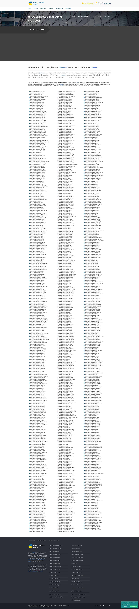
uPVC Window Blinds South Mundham (38, 210)
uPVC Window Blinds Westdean (65, 301)
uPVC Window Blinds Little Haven (65, 345)
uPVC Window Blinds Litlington (37, 523)
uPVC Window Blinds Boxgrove (65, 112)
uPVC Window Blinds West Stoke (92, 525)
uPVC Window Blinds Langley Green (66, 453)
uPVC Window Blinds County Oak (37, 182)
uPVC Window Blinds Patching (64, 406)
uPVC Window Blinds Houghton (65, 519)
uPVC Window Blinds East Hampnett (38, 473)
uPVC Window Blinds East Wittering (93, 459)
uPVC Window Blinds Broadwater (92, 131)
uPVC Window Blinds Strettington (65, 259)
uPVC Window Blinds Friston (91, 481)
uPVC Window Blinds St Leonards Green (67, 172)
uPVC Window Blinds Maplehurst (92, 511)
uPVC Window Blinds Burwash (37, 403)
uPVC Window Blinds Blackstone (92, 269)
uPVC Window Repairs (55, 585)
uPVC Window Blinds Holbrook (92, 327)
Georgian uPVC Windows (77, 560)
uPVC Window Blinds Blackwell (92, 246)
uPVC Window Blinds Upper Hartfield (38, 269)
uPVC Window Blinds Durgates (37, 109)
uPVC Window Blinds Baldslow (92, 406)
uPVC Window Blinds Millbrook (65, 517)
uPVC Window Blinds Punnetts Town (93, 237)
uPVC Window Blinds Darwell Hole (93, 190)
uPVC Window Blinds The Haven (92, 391)
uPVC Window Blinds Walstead (92, 287)
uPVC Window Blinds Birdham (37, 281)
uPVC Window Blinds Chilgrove (92, 332)
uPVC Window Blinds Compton (92, 103)
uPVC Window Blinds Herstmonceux (38, 499)
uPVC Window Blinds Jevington (65, 284)
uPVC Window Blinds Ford (63, 446)
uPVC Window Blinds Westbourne (37, 519)
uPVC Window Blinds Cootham (37, 179)
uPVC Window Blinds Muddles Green (93, 300)
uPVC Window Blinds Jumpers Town (66, 338)
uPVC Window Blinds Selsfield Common (39, 469)
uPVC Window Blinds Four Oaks (37, 295)
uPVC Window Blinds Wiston (64, 484)
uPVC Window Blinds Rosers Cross (65, 482)
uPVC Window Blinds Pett (36, 193)
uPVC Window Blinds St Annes (64, 97)
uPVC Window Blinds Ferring (91, 166)
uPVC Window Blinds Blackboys (92, 245)
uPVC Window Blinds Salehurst (92, 193)
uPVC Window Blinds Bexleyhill (37, 418)
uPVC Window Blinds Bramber (37, 208)
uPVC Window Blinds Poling (36, 478)
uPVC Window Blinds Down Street (65, 196)
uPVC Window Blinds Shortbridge (65, 181)
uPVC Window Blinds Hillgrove (64, 488)
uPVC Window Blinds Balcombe (37, 304)
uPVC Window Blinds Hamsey (92, 141)
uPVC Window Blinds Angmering (37, 481)
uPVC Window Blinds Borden (64, 321)
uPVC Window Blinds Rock (91, 236)
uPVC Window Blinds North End (37, 144)
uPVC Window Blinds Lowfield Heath (38, 230)
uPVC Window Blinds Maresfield (37, 423)
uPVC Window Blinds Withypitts (65, 435)
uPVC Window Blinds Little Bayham (38, 516)
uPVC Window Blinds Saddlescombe (93, 456)
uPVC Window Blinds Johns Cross (37, 345)
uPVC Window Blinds (55, 551)
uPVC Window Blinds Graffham (65, 99)
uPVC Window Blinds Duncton (37, 106)
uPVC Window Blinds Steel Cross (37, 265)
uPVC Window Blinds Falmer (91, 262)
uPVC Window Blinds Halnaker (92, 93)
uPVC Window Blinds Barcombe (65, 280)
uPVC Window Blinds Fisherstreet (37, 409)
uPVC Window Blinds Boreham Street (38, 301)
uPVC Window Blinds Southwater (65, 383)
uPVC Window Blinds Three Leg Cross (38, 318)
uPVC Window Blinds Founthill (64, 126)
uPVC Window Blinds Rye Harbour (38, 170)
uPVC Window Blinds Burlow (64, 319)
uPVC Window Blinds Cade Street (37, 167)
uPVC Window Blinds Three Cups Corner (94, 336)
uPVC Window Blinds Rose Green (92, 519)
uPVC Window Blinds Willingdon (65, 103)
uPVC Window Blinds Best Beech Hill (38, 452)
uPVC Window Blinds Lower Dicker (93, 383)
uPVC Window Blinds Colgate (36, 108)
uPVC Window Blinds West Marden (65, 526)
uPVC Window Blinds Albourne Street (66, 528)
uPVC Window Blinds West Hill (37, 100)
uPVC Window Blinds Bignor (64, 312)
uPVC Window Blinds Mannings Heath (66, 318)
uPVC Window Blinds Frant (91, 146)
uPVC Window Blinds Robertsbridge (93, 217)
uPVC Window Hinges (55, 563)
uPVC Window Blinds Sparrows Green (66, 287)
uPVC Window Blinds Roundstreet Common (40, 161)
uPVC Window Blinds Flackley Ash (92, 222)
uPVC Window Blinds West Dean (65, 178)
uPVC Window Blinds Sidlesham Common (94, 283)
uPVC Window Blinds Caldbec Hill (37, 237)
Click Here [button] (130, 604)
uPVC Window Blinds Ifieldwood (37, 377)
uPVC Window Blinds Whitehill (64, 347)
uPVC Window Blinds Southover (37, 280)
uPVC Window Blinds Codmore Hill (65, 333)
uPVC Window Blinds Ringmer (92, 126)
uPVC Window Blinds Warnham (37, 227)
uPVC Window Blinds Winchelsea (65, 182)
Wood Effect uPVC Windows (78, 575)
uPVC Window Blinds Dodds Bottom (38, 195)
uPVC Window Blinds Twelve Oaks (92, 179)
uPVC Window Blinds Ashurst (36, 272)
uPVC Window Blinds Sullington (92, 408)
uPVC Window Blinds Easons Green (38, 348)
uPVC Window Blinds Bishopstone (65, 371)
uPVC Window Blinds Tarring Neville (38, 217)
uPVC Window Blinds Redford (92, 367)
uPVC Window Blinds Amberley (65, 252)
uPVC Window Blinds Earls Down (92, 496)
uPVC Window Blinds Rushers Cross (66, 443)
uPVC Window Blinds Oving (36, 123)
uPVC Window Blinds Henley (91, 313)
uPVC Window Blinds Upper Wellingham (94, 360)
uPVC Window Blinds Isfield (91, 280)
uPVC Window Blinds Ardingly (92, 123)
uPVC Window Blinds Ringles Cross (65, 187)
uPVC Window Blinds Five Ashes (92, 371)
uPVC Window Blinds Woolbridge (37, 364)
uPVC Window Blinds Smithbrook (92, 301)
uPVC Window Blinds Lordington (65, 376)
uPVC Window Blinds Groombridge (93, 479)
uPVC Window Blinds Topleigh (92, 198)
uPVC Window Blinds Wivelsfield (37, 248)
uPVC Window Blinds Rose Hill (37, 467)
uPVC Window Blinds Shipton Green (38, 228)
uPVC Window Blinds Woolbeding (65, 441)
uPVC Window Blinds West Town (37, 155)
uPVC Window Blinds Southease (92, 388)
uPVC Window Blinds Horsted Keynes (93, 109)
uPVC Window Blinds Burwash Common (39, 333)
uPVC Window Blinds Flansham (65, 327)
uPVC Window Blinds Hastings (92, 196)
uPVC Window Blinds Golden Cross (93, 275)
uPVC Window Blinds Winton (64, 211)
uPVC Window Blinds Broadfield (37, 408)
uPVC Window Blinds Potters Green (38, 257)
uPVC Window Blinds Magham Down (93, 403)
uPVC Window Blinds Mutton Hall (37, 356)
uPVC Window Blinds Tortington (37, 289)
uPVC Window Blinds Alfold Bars (92, 152)
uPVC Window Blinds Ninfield (36, 350)
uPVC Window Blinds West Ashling (65, 94)
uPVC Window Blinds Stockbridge (92, 345)
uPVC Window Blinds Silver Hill (65, 437)
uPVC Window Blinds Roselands (65, 325)
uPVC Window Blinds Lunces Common (66, 260)
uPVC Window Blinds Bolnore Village (93, 400)
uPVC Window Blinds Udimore (92, 316)
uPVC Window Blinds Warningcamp (93, 178)
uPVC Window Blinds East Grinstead (66, 461)
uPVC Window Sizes (76, 600)
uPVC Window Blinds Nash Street (65, 391)
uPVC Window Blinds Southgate (37, 143)
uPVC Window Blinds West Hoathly (93, 529)
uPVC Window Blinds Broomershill (65, 494)
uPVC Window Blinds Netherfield (92, 438)
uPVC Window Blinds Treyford (37, 479)
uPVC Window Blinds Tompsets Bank (93, 447)
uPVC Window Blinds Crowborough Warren (67, 164)
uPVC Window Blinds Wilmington (92, 490)
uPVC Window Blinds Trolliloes (37, 341)
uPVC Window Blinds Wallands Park (66, 490)
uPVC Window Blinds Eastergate (65, 303)
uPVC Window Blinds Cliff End (92, 231)
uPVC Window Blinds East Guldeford (93, 350)
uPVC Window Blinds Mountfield (65, 161)
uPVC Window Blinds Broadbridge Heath (94, 175)
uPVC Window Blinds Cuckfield (65, 239)
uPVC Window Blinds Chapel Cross (93, 290)
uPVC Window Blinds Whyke (64, 122)
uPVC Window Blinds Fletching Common (67, 125)
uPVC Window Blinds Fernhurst (37, 102)
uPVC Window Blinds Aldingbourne (38, 354)
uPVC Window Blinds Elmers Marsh (93, 304)
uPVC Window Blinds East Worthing (66, 157)
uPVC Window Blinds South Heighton (38, 522)
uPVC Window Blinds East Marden (65, 278)
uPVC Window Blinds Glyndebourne (66, 388)
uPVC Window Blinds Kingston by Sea (93, 286)
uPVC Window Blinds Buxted (36, 382)
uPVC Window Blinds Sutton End (65, 403)
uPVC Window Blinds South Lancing (66, 154)
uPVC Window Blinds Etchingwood (65, 160)
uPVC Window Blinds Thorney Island (66, 531)
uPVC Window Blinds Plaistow (37, 365)
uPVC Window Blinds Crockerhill (65, 297)
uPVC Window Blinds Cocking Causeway (67, 411)
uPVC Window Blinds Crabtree (92, 379)
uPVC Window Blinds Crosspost (92, 128)
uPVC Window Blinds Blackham (92, 140)
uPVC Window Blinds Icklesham (92, 347)
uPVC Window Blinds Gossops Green (93, 484)
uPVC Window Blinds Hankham (92, 315)
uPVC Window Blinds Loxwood (92, 284)
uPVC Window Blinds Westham (65, 386)
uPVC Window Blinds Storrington (37, 368)
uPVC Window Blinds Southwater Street (67, 502)
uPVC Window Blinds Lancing (91, 143)
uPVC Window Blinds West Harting (65, 204)
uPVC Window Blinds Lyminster (65, 213)
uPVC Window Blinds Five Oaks (37, 236)
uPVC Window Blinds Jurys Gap (65, 111)
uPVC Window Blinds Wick (36, 476)
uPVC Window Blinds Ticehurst (37, 490)
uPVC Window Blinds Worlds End (65, 397)
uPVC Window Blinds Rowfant (64, 251)
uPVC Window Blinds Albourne (92, 516)
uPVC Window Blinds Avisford (64, 116)
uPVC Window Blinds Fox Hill (91, 208)
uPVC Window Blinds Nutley (91, 263)
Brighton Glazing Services (45, 606)
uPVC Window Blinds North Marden (93, 202)
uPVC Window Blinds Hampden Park (38, 158)
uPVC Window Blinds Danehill (37, 93)
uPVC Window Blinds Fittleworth (92, 368)
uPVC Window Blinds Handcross (92, 201)
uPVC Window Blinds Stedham (37, 240)
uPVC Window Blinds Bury (36, 255)
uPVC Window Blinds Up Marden (37, 277)
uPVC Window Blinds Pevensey (37, 456)
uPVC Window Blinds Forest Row (65, 202)
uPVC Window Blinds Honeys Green (38, 205)
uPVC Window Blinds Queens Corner (93, 204)
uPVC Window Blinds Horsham (92, 475)
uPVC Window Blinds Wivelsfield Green (66, 485)
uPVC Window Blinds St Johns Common (39, 135)
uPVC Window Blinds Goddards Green (93, 157)
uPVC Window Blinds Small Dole (37, 529)
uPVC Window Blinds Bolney (36, 462)
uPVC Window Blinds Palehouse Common (94, 341)
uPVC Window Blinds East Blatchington (66, 271)
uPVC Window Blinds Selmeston (65, 167)
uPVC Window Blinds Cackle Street (65, 354)
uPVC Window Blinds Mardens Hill (65, 137)
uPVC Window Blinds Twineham (37, 447)
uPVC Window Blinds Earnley (64, 427)
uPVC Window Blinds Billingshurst (92, 298)
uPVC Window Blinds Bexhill (91, 108)
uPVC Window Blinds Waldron (64, 310)
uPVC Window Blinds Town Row (92, 147)
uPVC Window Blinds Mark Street (65, 377)
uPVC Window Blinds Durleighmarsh (66, 147)
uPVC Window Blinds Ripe (63, 505)
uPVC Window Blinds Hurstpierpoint (38, 421)
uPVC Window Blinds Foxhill (91, 303)
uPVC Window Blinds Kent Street (65, 195)
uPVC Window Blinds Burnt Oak (37, 91)
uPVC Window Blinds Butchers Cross (38, 245)
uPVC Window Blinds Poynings (37, 175)
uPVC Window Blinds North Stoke (37, 367)
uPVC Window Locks (55, 572)
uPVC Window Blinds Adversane (65, 228)
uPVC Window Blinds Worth (36, 152)
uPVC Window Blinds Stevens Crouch (93, 522)
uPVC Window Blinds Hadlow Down (93, 395)
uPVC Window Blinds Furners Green (66, 262)
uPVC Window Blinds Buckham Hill (93, 249)
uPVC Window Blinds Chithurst (65, 504)
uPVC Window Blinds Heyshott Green (38, 342)
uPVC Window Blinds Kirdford (64, 254)
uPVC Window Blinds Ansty (91, 216)
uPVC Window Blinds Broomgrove (65, 277)
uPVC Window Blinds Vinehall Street (66, 336)
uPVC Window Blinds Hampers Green (38, 192)
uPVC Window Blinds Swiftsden (37, 362)
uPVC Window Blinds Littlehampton (66, 364)
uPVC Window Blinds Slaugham (92, 164)
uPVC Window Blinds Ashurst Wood (66, 496)
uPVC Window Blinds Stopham (37, 166)
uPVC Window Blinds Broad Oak (37, 297)
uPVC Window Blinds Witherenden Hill (66, 96)
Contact (68, 8)
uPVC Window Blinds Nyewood (37, 283)
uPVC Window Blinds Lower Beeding (66, 117)
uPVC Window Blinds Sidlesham (65, 389)
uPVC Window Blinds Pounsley (64, 144)
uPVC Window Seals (55, 588)
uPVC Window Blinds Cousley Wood (66, 499)
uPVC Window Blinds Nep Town (92, 187)
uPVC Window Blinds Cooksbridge (37, 504)
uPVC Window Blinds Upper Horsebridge (67, 216)
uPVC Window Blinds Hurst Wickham (93, 389)
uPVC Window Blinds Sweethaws (92, 377)
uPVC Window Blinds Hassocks (92, 455)
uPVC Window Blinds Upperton (92, 528)
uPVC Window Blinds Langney (92, 464)
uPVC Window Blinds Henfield (64, 106)
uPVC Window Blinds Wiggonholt (37, 437)
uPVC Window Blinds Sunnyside (92, 154)
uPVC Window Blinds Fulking (91, 505)
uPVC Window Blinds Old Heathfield (93, 491)
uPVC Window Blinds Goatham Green (93, 446)
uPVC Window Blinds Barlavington (92, 412)
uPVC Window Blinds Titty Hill (37, 196)
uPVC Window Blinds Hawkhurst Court (66, 379)
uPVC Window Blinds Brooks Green (38, 120)
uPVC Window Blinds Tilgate (36, 426)
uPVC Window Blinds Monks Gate (65, 269)
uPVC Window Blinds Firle (91, 94)
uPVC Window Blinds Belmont (92, 120)
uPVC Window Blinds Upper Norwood (66, 166)
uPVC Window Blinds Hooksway (92, 380)
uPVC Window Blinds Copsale (36, 531)
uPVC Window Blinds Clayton (64, 152)
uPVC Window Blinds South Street (93, 272)
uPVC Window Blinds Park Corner (65, 507)
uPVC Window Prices (55, 578)
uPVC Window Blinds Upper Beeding (66, 143)
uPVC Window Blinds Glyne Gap (37, 231)
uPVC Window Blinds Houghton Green (38, 383)
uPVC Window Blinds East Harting (37, 163)
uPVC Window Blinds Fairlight (91, 504)
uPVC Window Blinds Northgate (65, 131)
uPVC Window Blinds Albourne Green (93, 319)
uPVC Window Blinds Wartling (64, 465)
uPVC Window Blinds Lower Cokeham (38, 397)
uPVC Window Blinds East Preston (92, 435)
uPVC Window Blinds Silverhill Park (65, 481)
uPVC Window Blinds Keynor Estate (93, 306)
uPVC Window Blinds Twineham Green (93, 274)
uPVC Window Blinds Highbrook (37, 129)
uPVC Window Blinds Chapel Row (65, 335)
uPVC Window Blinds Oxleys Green (65, 294)
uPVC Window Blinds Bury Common (93, 228)
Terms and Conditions (58, 605)
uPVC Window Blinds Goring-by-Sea (93, 312)
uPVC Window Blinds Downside (37, 329)
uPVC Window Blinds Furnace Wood (38, 246)
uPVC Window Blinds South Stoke (37, 122)
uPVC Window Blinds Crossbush (37, 494)
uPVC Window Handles (55, 569)
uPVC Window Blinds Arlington (92, 91)
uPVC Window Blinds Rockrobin (37, 128)
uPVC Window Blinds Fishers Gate (37, 430)
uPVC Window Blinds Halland (64, 146)
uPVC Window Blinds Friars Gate (37, 450)
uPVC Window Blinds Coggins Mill (65, 114)
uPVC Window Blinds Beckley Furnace (93, 138)
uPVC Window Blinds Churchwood (93, 493)
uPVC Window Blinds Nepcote (92, 265)
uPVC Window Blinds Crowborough (93, 119)
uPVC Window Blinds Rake (64, 359)
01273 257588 (89, 3)
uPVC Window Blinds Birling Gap (65, 449)
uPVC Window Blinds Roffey (91, 307)
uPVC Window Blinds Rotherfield (92, 476)
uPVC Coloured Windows (77, 557)
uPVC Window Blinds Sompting (37, 497)
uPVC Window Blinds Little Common (66, 365)
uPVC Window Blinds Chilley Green (65, 516)
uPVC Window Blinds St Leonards (37, 268)
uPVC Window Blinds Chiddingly (37, 178)
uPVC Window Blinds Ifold (63, 458)
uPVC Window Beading (55, 548)
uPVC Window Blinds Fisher (36, 373)
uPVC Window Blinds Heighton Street (93, 224)
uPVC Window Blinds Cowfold (64, 357)
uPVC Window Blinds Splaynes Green (38, 322)
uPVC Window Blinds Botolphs (64, 455)
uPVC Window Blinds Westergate (65, 529)
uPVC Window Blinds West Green (65, 447)
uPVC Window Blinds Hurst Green (92, 344)
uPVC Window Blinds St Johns (37, 517)
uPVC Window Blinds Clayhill (91, 132)
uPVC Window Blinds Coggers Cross (66, 225)
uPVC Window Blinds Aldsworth (65, 408)
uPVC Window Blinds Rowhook (92, 333)
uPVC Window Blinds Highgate (92, 523)
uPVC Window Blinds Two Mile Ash (93, 520)
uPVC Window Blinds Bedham (92, 295)
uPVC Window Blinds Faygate (91, 182)
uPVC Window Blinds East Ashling (37, 190)
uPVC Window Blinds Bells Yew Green (66, 414)
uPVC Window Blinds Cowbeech (65, 464)
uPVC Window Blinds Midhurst (64, 100)
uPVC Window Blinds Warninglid (65, 344)
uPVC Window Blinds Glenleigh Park (93, 155)
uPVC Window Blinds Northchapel (65, 128)
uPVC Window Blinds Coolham (37, 395)
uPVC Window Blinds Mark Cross (37, 198)
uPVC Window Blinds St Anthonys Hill (38, 214)
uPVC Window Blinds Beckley (36, 414)
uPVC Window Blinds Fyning (64, 450)
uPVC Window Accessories (56, 545)
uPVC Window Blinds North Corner (65, 268)
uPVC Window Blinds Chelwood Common (67, 470)
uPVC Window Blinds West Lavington (93, 362)
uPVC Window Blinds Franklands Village (39, 186)
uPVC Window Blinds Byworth (37, 427)
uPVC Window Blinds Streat (91, 260)
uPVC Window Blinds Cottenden (65, 380)
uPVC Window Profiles (55, 581)
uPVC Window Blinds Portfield (37, 461)
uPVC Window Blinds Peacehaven (37, 513)
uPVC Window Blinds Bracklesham (38, 438)
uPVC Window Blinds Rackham (92, 443)
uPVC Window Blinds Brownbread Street (94, 230)
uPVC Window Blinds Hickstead (37, 274)
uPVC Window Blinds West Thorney (93, 342)
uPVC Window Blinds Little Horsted (93, 397)
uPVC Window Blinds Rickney (36, 472)
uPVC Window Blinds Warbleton (65, 266)
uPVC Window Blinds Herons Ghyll (93, 292)
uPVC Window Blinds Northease (92, 497)
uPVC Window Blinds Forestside (92, 234)
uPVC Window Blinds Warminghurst (38, 222)
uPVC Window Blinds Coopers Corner (66, 275)
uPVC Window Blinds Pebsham (64, 525)
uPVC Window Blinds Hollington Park (38, 119)
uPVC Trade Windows (76, 572)
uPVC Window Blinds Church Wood (66, 399)
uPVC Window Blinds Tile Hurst (92, 472)
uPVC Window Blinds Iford (36, 201)
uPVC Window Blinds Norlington (65, 175)
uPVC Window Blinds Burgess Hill (65, 190)
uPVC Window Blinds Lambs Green (93, 330)
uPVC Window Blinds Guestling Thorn (66, 429)
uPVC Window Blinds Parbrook (64, 243)
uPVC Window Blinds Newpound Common (94, 294)
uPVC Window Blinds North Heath (65, 348)
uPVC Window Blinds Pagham (64, 257)
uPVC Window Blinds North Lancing (66, 179)
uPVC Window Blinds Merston (92, 99)
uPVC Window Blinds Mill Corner (92, 205)
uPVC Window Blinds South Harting (93, 469)
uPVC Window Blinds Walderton (92, 251)
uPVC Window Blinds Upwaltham (37, 415)
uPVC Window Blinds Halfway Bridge (38, 199)
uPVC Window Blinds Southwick (65, 184)
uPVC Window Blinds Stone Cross (37, 300)
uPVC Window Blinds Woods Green (93, 421)
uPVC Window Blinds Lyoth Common (66, 434)
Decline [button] (125, 606)
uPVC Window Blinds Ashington (65, 119)
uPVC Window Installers (55, 566)
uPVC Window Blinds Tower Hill (37, 310)
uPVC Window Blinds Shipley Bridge (93, 221)
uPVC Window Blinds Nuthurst (92, 507)
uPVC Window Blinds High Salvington (38, 459)
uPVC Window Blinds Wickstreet (65, 423)
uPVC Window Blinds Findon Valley (65, 395)
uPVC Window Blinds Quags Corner (38, 309)
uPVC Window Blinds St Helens (92, 414)
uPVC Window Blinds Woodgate (37, 444)
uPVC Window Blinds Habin (64, 523)
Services (43, 8)
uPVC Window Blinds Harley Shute (65, 155)
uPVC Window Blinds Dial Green (65, 313)
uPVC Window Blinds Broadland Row (66, 385)
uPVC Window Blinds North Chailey (66, 300)
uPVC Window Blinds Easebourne (92, 434)
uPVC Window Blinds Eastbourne (92, 359)
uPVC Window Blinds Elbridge (36, 443)
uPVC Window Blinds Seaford (91, 502)
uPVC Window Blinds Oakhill (91, 488)
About (36, 8)
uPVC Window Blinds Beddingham (92, 309)
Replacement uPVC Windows (78, 588)
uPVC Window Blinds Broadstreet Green (94, 500)
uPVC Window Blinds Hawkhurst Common (39, 339)
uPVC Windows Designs (55, 554)
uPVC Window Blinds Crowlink (92, 356)
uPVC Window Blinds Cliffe (36, 94)
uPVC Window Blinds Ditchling (92, 487)
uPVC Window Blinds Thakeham (92, 411)
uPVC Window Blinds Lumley (36, 313)
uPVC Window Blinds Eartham (92, 353)
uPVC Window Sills (54, 591)
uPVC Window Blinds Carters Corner (38, 470)
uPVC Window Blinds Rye (63, 426)
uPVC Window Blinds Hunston (64, 510)
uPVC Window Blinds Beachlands (37, 359)
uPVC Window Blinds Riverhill (91, 137)
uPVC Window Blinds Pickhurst (37, 103)
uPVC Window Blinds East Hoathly (65, 231)
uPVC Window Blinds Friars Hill (92, 266)
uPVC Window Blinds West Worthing (66, 242)
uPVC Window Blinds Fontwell (64, 418)
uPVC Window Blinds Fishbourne (92, 227)
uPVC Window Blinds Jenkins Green (66, 214)
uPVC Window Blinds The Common (38, 254)
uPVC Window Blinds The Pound (37, 336)
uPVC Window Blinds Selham (64, 452)
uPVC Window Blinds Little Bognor (65, 292)
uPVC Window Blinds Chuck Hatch (38, 429)
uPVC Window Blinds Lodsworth (37, 242)
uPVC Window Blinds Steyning (37, 147)
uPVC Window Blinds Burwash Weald (93, 97)
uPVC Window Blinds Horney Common (94, 161)
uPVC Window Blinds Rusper (64, 207)
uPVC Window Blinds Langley (91, 211)
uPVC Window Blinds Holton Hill (65, 240)
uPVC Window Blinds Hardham (92, 420)
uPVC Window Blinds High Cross (37, 353)
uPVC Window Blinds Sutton (91, 259)
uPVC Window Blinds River (36, 332)
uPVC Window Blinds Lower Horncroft (38, 286)
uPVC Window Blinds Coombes (37, 216)
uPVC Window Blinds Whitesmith (65, 420)
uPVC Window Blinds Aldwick (64, 169)
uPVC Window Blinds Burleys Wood (38, 111)
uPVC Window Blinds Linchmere (37, 324)
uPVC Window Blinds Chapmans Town (93, 289)
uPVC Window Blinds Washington (37, 284)
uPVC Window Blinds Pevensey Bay (65, 272)
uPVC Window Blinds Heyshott (37, 496)
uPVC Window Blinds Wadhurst (65, 135)
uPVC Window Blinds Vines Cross (37, 491)
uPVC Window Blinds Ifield (91, 415)
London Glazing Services (33, 606)
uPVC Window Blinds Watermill (92, 402)
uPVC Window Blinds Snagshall (37, 239)
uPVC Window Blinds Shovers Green (38, 298)
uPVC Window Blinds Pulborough (37, 502)
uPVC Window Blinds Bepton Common (39, 126)
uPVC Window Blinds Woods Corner (66, 342)
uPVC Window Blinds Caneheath (92, 310)
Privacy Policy (66, 605)
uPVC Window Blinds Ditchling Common (39, 140)
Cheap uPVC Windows (77, 545)
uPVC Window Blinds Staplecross (65, 459)
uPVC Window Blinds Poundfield (65, 102)
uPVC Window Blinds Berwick (91, 427)
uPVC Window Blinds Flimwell (64, 173)
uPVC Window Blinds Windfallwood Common (68, 417)
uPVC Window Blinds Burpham (65, 230)
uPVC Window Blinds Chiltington (92, 339)
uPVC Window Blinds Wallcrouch (37, 432)
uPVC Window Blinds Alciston (36, 207)
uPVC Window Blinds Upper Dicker (38, 151)
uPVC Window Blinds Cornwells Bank (93, 458)
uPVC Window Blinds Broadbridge (37, 417)
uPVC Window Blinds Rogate (91, 452)
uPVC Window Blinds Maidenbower (93, 111)
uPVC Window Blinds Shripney (92, 418)
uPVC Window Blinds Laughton (92, 233)
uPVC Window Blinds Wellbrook (37, 243)
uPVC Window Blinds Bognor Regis (93, 106)
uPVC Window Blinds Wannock (37, 392)
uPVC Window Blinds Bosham (64, 367)
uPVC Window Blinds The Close (92, 478)
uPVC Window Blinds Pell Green (92, 189)
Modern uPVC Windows (77, 585)
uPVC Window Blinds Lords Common (38, 312)
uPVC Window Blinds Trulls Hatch (37, 172)
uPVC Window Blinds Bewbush (92, 96)
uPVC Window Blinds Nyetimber (92, 207)
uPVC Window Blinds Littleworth (92, 482)
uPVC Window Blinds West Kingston (66, 400)
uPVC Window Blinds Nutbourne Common (39, 141)
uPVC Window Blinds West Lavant (92, 450)
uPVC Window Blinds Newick (36, 514)
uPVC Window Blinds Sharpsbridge (38, 292)
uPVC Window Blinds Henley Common (38, 441)
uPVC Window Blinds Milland (91, 338)
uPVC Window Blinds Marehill (36, 251)
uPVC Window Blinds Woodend (65, 193)
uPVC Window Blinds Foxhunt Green (93, 424)
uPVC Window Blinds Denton (36, 160)
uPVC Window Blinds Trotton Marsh (93, 467)
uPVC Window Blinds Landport (64, 304)
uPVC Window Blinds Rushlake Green (66, 467)
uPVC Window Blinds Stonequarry (37, 482)
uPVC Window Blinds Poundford (37, 370)
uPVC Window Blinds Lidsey (91, 429)
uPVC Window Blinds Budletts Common (39, 96)
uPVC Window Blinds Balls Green (65, 237)
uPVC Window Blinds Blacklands (37, 137)
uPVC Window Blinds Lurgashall (37, 249)
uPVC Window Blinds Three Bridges (38, 464)
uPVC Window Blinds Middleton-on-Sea (66, 134)
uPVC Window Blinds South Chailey (93, 225)
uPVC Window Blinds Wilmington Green (39, 380)
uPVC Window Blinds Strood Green (38, 294)
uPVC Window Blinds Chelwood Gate (66, 255)
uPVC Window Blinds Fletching (37, 420)
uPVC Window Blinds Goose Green (65, 138)
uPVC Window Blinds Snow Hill (37, 260)
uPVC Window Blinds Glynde (91, 470)
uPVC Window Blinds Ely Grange (37, 204)
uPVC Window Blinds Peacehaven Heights (94, 240)
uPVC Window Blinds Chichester (37, 507)
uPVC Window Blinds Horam (36, 434)
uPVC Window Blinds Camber (91, 465)
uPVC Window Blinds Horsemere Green (66, 475)
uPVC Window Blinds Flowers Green (38, 508)
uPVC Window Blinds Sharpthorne (37, 134)
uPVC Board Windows (77, 551)
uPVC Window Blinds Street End (92, 169)
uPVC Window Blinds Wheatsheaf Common (67, 163)
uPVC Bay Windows (76, 548)
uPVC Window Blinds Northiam (92, 242)
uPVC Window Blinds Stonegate (37, 173)
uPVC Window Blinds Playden (91, 163)
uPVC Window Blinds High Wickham (66, 198)
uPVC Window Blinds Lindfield (37, 315)
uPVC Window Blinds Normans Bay (38, 458)
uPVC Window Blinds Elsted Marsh (65, 201)
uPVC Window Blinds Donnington (92, 423)
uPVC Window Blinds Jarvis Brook (37, 105)
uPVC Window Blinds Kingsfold (92, 357)
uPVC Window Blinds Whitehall (37, 487)
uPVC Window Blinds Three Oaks (37, 316)
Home (29, 8)
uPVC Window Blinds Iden (91, 122)
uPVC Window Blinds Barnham (64, 382)
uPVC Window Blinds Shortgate (65, 309)
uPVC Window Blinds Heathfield (92, 426)
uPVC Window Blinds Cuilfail (91, 351)
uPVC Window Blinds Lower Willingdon (39, 376)
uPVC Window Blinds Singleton (65, 283)
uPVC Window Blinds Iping (91, 374)
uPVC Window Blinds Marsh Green (65, 324)
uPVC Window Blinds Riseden (91, 181)
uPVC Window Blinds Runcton (64, 286)
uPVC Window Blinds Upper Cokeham (38, 213)
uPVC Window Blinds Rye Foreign (92, 112)
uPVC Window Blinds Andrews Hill (38, 411)
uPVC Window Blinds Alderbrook (92, 494)
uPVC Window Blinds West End (37, 187)
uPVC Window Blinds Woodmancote (38, 475)
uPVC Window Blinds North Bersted (93, 437)
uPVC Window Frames (55, 560)
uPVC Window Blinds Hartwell (92, 297)
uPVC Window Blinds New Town (65, 353)
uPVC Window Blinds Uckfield (92, 354)
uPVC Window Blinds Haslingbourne (38, 379)
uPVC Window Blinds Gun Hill (92, 324)
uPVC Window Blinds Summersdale (65, 478)
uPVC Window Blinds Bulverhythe (65, 491)
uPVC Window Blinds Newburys (92, 449)
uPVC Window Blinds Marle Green (37, 391)
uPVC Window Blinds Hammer (92, 278)
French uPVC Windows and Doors (79, 594)
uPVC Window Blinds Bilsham (91, 192)
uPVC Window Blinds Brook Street (93, 364)
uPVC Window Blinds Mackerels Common (94, 172)
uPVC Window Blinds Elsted (36, 386)
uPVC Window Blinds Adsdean (37, 388)
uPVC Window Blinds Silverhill (64, 263)
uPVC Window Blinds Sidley (64, 192)
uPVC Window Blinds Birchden (64, 222)
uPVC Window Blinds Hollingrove (65, 295)
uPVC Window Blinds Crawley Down (38, 465)
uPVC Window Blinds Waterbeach (65, 473)
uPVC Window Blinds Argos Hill (65, 329)
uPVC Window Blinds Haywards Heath (66, 289)
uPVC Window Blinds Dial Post (37, 181)
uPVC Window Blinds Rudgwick (92, 116)
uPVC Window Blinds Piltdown (92, 125)
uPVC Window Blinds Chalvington (92, 394)
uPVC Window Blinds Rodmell (92, 210)
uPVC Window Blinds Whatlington (37, 406)
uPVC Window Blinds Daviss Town (65, 307)
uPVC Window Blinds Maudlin (64, 440)
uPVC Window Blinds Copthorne (65, 246)
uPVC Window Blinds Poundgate (37, 525)
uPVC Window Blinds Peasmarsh (92, 462)
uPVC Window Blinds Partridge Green (93, 114)
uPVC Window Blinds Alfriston (64, 469)
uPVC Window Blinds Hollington (65, 93)
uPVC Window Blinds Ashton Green (93, 129)
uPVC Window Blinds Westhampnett (93, 399)
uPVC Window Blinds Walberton (37, 440)
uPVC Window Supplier (77, 591)
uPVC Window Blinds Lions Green (92, 170)
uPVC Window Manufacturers (78, 597)
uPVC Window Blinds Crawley (36, 275)
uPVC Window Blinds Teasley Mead (65, 249)
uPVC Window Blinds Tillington (37, 389)
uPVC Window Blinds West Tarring (92, 325)
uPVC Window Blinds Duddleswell (37, 221)
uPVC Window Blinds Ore (63, 444)
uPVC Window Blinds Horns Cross (65, 392)
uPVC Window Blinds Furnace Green (38, 131)
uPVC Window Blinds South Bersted (66, 221)
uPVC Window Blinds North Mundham (38, 263)
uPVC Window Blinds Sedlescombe (65, 456)
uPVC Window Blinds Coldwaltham (93, 105)
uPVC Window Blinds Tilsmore (37, 394)
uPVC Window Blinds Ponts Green (92, 257)
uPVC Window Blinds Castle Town (65, 362)
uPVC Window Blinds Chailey (36, 202)
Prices (51, 8)
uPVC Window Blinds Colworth (65, 158)
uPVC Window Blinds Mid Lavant (37, 405)
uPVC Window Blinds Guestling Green (93, 485)
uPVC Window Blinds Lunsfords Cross (38, 278)
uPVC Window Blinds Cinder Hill (65, 405)
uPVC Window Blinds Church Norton (38, 399)
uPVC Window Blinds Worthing (65, 424)
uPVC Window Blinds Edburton (37, 234)
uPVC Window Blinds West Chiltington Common (68, 493)
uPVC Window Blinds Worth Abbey (65, 421)
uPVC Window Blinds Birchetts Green (93, 461)
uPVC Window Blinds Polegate (37, 449)
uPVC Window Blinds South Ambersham (67, 350)
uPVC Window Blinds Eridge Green (38, 321)
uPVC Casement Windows (77, 554)
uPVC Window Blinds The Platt (37, 446)
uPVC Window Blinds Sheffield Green (38, 327)
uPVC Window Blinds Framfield (65, 265)
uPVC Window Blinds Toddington (65, 487)
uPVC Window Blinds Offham (91, 510)
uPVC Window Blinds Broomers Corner (94, 167)
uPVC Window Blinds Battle (91, 348)
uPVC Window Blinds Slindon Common (94, 392)
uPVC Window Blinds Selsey (91, 186)
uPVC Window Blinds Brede (64, 409)
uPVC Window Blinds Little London (93, 252)
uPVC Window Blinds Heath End (65, 514)
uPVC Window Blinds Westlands (37, 528)
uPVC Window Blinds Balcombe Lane (66, 140)
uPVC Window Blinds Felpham (64, 522)
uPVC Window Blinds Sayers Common (38, 306)
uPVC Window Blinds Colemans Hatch (66, 224)
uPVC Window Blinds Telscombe (92, 243)
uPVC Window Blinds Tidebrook (37, 335)
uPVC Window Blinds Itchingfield (65, 132)
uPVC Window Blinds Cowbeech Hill (38, 435)
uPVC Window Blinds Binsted (64, 186)
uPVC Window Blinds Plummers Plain (66, 339)
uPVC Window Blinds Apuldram (65, 109)
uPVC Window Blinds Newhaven (65, 234)
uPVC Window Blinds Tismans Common (94, 102)
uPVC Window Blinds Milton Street (38, 360)
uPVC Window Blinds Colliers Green (66, 151)
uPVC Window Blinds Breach (91, 405)
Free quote (59, 8)
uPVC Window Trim (76, 578)
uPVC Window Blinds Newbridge (92, 160)
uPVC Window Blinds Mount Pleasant (38, 112)
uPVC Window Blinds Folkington (37, 138)
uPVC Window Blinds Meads (91, 440)
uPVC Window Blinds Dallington (92, 184)
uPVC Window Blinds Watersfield (92, 335)
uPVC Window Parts (55, 575)
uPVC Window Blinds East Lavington (38, 290)
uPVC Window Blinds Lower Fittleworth (39, 424)
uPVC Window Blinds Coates (91, 214)
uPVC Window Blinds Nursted (64, 438)
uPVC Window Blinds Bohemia (37, 97)
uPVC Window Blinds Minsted (92, 444)
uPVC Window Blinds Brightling (65, 412)
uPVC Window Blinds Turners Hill (65, 298)
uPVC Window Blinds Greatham (37, 219)
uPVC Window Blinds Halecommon (38, 132)
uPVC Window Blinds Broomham (65, 322)
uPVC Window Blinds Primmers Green (38, 400)
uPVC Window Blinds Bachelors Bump (93, 134)
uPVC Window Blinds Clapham (37, 184)
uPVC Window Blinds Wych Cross (37, 252)
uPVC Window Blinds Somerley (37, 344)
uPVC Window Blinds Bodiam (91, 318)
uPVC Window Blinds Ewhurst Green (93, 517)
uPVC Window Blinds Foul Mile (92, 432)
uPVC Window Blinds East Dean (92, 514)
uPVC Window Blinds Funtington (92, 268)
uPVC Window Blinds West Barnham (93, 117)
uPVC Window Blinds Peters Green (38, 307)
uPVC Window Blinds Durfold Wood (38, 117)
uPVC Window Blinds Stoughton (37, 149)
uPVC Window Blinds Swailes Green (66, 341)
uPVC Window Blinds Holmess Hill (92, 329)
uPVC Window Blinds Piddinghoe (65, 316)
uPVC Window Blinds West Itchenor (93, 149)
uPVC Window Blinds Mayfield (92, 248)
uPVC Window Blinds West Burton (93, 271)
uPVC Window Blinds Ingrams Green (66, 394)
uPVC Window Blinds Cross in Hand (66, 129)
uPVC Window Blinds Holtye (91, 213)
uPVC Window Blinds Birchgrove (92, 135)
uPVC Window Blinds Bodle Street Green (94, 473)
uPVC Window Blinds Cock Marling (38, 520)
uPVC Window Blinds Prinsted (37, 347)
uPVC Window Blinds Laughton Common (67, 402)
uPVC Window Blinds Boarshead (65, 306)
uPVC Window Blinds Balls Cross (37, 164)
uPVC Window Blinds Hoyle (64, 281)
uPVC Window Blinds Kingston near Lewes (67, 360)
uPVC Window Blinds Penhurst (92, 321)
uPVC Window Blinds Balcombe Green (66, 91)
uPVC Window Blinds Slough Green (38, 505)
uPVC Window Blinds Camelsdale (37, 484)
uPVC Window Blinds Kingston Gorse (93, 376)
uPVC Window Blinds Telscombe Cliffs (66, 120)
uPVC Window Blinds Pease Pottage (66, 472)
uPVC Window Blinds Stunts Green (38, 500)
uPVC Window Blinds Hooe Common (93, 239)
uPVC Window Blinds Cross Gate (37, 510)
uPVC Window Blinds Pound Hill (37, 351)
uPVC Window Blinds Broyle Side (92, 382)
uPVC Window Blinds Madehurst (37, 176)
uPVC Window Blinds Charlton (92, 430)
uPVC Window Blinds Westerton (92, 151)
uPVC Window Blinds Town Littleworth (93, 373)
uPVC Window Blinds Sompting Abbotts (67, 108)
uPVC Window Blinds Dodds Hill (65, 199)
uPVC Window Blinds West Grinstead (93, 176)
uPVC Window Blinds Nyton (64, 374)
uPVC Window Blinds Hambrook (37, 224)
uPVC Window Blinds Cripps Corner (38, 412)
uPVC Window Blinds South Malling (66, 368)
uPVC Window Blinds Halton (64, 248)
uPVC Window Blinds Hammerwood (93, 219)
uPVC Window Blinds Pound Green (38, 99)
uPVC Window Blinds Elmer (36, 357)
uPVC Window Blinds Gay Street (92, 453)
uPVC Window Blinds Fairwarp (64, 356)
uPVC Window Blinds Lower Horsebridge (67, 274)
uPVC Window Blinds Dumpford (65, 520)
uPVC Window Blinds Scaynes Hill (65, 233)
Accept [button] (133, 606)
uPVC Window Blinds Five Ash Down (93, 370)
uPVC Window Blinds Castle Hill (37, 330)
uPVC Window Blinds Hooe (36, 453)
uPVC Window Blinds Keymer (36, 157)
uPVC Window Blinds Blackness (37, 325)
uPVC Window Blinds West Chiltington (93, 365)
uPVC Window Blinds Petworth (92, 255)
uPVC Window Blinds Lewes (36, 189)
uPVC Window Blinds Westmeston (38, 125)
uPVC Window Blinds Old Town (92, 277)
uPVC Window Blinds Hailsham (92, 409)
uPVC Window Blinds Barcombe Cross (93, 322)
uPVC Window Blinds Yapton (36, 511)
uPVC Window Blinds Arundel (64, 227)
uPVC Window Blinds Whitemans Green (39, 319)
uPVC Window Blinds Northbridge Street (67, 415)
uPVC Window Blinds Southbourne (93, 254)
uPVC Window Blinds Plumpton (65, 210)
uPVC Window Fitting (55, 557)
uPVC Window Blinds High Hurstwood (66, 479)
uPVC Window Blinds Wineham (37, 303)
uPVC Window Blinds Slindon (64, 370)
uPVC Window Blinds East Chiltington (38, 338)
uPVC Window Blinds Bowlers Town (38, 114)
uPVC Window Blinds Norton (91, 508)
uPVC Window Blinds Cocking (36, 262)
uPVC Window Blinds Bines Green (65, 236)
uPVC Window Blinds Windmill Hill (93, 441)
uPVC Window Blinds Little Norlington (66, 149)
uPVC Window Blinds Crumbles (92, 417)
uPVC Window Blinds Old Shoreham (93, 526)
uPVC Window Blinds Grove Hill (37, 402)
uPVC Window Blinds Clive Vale (65, 330)
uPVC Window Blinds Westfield (92, 173)
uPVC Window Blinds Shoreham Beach (66, 500)
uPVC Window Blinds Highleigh (37, 271)
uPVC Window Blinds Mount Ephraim (66, 430)
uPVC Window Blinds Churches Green (66, 513)
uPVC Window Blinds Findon (36, 211)
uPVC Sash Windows (76, 566)
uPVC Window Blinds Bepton (64, 176)
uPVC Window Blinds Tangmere (92, 158)
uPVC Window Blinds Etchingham (37, 116)
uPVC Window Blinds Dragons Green (38, 374)
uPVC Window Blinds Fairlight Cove (38, 233)
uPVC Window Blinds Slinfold (64, 432)
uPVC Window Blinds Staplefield (65, 105)
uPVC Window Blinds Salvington (65, 508)
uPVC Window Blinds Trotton (64, 476)
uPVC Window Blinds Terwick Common (66, 332)
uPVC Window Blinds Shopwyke (37, 385)
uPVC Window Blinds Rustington (37, 169)
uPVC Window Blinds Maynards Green (38, 485)
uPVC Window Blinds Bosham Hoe (65, 208)
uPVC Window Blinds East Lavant (65, 219)
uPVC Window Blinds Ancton (91, 385)
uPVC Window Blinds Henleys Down (38, 266)
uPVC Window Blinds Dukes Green (93, 144)
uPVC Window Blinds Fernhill (64, 351)
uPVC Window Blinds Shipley (36, 287)
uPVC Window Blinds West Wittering (93, 513)
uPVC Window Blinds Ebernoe (37, 154)
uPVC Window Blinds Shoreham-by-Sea (66, 290)
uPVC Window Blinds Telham (91, 195)
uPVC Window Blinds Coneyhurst (37, 455)
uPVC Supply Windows (55, 594)
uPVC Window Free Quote (56, 597)
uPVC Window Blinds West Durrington (38, 146)
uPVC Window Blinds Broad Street (65, 189)
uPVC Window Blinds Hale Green (65, 315)
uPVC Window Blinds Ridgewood (37, 259)
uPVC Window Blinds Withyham (65, 462)
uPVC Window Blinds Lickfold (36, 225)
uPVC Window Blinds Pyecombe (65, 123)
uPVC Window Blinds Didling (36, 488)
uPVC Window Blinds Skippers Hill (92, 100)
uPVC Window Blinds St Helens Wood (38, 526)
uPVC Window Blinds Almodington (65, 511)
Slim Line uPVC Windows (77, 569)
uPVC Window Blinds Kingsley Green (93, 199)
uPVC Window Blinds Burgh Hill (37, 371)
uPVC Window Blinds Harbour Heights (93, 281)
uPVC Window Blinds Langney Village (93, 386)
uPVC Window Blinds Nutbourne (65, 217)
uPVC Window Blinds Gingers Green (66, 497)
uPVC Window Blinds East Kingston (65, 205)
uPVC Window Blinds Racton (91, 499)
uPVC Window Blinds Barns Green (65, 170)
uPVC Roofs (74, 563)
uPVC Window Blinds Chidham (64, 373)
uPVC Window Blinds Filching (64, 245)
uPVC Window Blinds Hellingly (37, 493)
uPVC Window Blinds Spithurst (64, 141)
